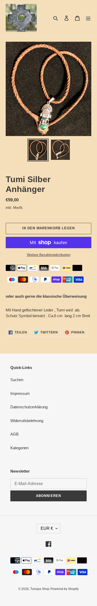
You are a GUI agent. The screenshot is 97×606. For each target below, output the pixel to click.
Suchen (16, 379)
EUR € (47, 528)
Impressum (20, 393)
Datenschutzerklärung (29, 407)
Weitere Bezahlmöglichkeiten (48, 255)
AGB (14, 434)
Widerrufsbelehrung (26, 420)
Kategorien (19, 448)
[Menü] (88, 18)
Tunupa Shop (39, 589)
